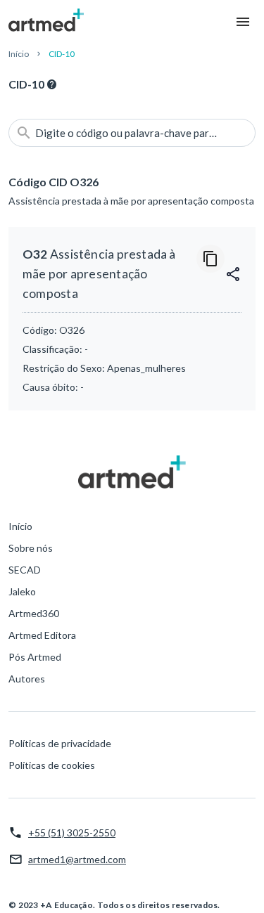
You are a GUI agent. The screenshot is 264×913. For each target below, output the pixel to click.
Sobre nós (30, 548)
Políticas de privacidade (59, 743)
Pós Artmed (34, 657)
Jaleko (22, 591)
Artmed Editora (42, 635)
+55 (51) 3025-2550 (71, 832)
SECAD (24, 570)
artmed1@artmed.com (77, 859)
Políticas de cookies (51, 765)
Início (18, 53)
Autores (26, 679)
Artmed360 (33, 613)
